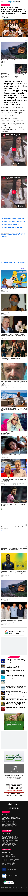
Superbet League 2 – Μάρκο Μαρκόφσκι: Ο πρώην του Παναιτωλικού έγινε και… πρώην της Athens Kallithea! (16, 703)
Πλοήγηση (18, 887)
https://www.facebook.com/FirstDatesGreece (13, 218)
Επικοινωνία (11, 887)
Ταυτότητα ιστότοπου (19, 889)
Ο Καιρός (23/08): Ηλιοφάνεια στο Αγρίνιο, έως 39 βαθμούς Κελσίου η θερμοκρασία (16, 687)
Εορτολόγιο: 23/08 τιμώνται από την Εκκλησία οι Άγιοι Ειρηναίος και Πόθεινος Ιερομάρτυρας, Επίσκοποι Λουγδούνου (16, 677)
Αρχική (2, 887)
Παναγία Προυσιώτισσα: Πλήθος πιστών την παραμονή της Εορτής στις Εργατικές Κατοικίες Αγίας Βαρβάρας (16, 666)
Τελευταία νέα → (14, 656)
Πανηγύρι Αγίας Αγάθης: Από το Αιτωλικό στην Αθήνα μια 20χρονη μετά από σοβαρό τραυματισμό (16, 693)
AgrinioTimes (5, 17)
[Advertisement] (14, 171)
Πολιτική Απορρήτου (9, 889)
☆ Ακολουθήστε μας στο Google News (13, 262)
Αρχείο (6, 887)
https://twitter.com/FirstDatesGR (10, 224)
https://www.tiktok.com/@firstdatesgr (11, 227)
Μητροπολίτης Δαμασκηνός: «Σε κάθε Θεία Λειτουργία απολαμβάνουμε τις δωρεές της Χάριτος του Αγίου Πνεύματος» (16, 698)
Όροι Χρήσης (24, 887)
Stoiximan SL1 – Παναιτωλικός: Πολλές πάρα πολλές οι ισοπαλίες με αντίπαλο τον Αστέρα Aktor (16, 661)
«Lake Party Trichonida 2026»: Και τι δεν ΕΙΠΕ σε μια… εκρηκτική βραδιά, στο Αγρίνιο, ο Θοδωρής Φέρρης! (15, 709)
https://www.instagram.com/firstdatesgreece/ (13, 221)
